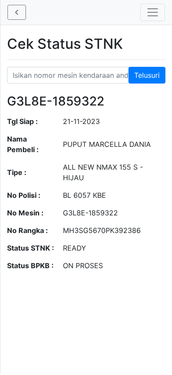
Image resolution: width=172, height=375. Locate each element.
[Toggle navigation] (152, 12)
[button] (16, 12)
